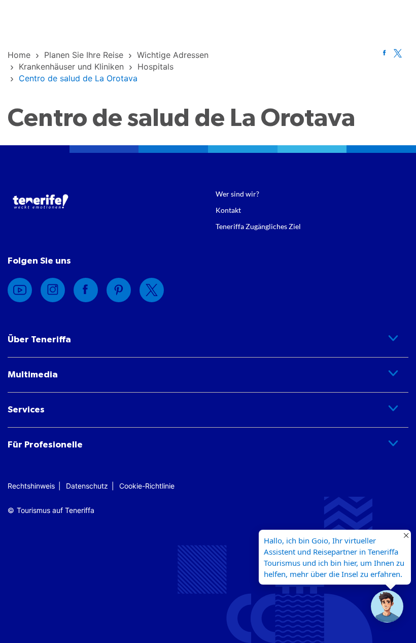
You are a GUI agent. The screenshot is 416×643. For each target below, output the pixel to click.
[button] (387, 606)
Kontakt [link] (228, 210)
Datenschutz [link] (87, 485)
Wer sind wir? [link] (237, 193)
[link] (19, 55)
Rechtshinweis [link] (31, 485)
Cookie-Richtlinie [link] (147, 485)
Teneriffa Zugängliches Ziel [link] (258, 226)
